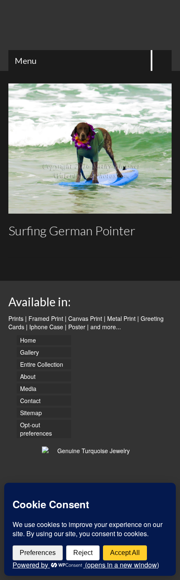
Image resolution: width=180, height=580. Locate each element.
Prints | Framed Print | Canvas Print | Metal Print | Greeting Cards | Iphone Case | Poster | (86, 322)
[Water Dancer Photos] (90, 25)
